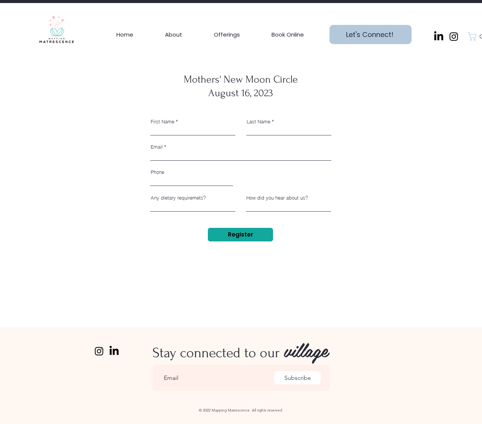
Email (157, 146)
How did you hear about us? (277, 197)
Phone (157, 172)
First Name (162, 121)
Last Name (258, 121)
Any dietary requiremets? (178, 197)
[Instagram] (453, 36)
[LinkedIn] (438, 36)
